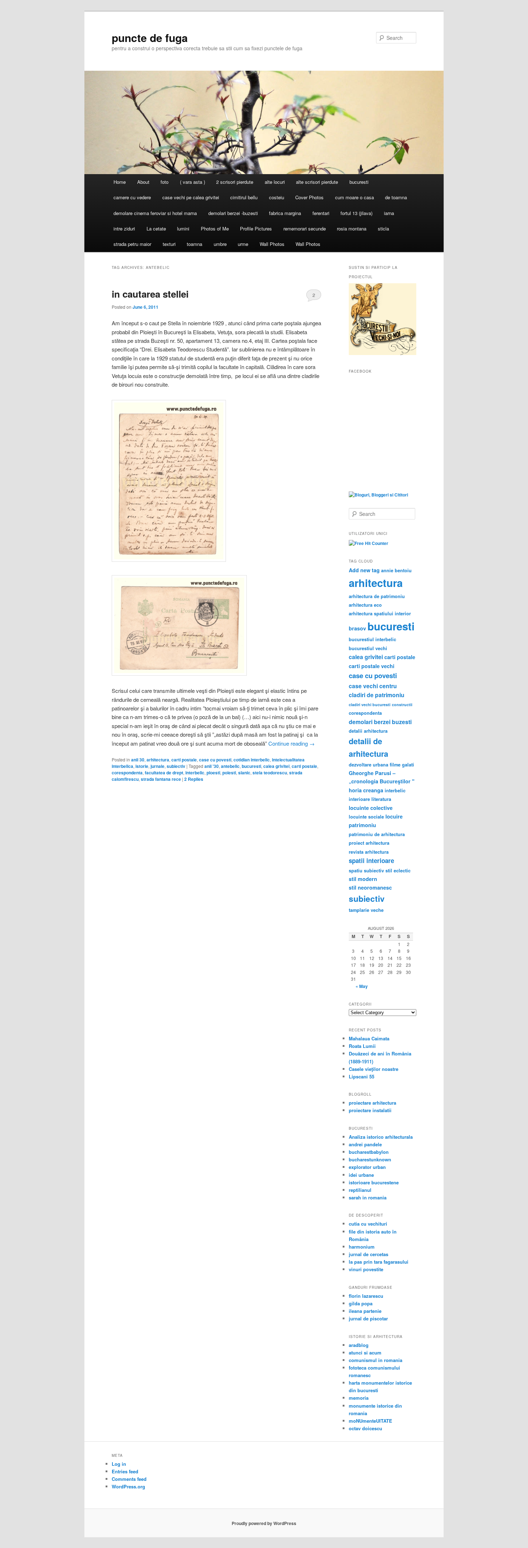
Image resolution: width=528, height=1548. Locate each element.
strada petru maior (132, 244)
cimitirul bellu (244, 197)
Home (120, 181)
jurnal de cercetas (368, 1254)
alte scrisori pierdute (317, 181)
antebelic (230, 766)
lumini (183, 228)
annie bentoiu (396, 570)
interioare (359, 799)
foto (164, 181)
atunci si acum (365, 1352)
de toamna (396, 197)
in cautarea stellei (150, 293)
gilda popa (360, 1303)
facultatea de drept (164, 772)
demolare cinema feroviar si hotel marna (155, 213)
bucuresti (359, 181)
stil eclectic (398, 870)
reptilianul (360, 1189)
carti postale (184, 759)
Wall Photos (272, 244)
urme (243, 244)
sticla (383, 228)
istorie (141, 766)
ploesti (213, 772)
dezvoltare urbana (368, 764)
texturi (169, 244)
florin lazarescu (366, 1295)
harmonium (362, 1246)
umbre (220, 244)
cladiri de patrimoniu (376, 695)
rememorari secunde (304, 228)
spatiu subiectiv (366, 870)
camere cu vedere (132, 197)
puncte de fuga (150, 37)
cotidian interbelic (251, 759)
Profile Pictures (256, 228)
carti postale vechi (371, 666)
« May (362, 986)
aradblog (359, 1345)
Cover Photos (309, 197)
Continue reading (291, 743)
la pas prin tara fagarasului (378, 1261)
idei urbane (361, 1174)
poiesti (229, 772)
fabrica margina (285, 213)
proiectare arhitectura (372, 1102)
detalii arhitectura (368, 731)
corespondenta (127, 772)
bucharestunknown (370, 1159)
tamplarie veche (366, 910)
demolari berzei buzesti (380, 722)
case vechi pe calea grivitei (190, 197)
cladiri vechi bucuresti (369, 704)
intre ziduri (124, 228)
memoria (359, 1397)
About (143, 181)
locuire (394, 816)
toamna (194, 244)
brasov (357, 628)
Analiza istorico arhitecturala (381, 1136)
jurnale (157, 766)
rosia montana (351, 228)
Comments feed (129, 1478)
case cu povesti (215, 759)
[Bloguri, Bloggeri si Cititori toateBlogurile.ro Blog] (378, 494)
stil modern (363, 878)
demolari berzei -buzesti (233, 213)
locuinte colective (371, 807)
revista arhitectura (369, 852)
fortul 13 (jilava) (356, 213)
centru (388, 686)
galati (408, 764)
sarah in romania (367, 1197)
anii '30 (211, 766)
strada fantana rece (161, 779)
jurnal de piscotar (368, 1318)
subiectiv (176, 766)
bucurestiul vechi (368, 648)
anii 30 (137, 759)
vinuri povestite (366, 1269)
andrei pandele (365, 1144)
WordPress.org (128, 1486)
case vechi (363, 686)
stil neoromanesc (370, 887)
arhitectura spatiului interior (380, 613)
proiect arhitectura (369, 843)
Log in (119, 1463)
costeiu (276, 197)
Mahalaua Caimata (369, 1038)
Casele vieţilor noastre (373, 1069)
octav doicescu (365, 1428)
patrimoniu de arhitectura (377, 834)
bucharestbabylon (369, 1151)
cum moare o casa (354, 197)
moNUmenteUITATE (370, 1420)
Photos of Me (215, 228)
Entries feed (125, 1471)
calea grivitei (276, 766)
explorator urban (367, 1167)
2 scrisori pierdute (234, 181)
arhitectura (158, 759)
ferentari (320, 213)
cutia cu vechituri (368, 1223)
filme (395, 764)
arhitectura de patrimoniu (377, 596)
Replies (193, 779)
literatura (381, 799)
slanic (244, 772)
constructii (402, 704)
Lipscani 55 (361, 1076)
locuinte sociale (366, 816)
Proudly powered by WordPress (264, 1523)
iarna (389, 213)
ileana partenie (365, 1310)
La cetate (156, 228)
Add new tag (364, 570)
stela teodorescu (270, 772)
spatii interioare (371, 860)
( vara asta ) (192, 181)
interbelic (194, 772)
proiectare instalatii (370, 1110)
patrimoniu (362, 825)
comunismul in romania (375, 1360)
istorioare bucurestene (374, 1182)
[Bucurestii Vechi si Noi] (382, 353)
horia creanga (366, 790)
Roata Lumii (362, 1046)
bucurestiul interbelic (372, 639)
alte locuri (275, 181)
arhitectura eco (365, 605)
